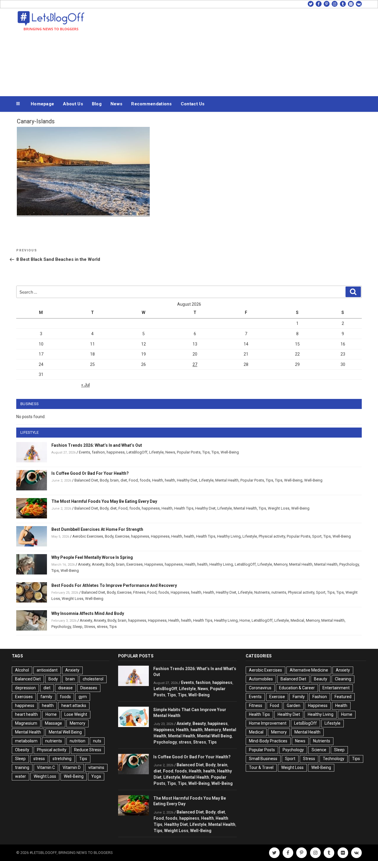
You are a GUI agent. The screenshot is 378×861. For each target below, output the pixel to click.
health (170, 480)
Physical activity (272, 536)
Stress (89, 626)
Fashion (319, 696)
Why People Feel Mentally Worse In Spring (92, 557)
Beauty (199, 723)
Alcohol (22, 670)
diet (123, 480)
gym (83, 696)
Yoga (96, 776)
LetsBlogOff (136, 452)
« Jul (85, 384)
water (20, 776)
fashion (98, 452)
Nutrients (262, 592)
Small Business (263, 758)
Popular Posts (189, 452)
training (22, 767)
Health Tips (183, 508)
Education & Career (297, 687)
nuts (97, 741)
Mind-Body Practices (268, 741)
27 (195, 364)
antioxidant (47, 670)
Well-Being (230, 452)
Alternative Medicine (309, 670)
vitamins (96, 767)
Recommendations (151, 104)
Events (84, 452)
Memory (280, 564)
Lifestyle (156, 452)
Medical (297, 620)
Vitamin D (72, 767)
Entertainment (336, 687)
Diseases (88, 687)
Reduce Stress (87, 749)
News (116, 104)
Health (157, 480)
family (46, 696)
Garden (293, 705)
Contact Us (193, 104)
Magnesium (26, 723)
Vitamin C (46, 767)
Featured (343, 696)
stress (102, 626)
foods (145, 480)
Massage (53, 723)
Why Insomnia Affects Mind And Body (87, 613)
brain (114, 480)
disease (65, 687)
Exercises (134, 564)
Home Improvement (267, 723)
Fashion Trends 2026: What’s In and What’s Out (96, 445)
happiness (116, 452)
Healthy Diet (187, 480)
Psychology (349, 564)
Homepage (42, 104)
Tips (206, 452)
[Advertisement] (248, 50)
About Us (73, 104)
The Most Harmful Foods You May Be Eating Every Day (104, 501)
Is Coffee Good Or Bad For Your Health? (90, 473)
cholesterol (93, 679)
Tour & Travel (261, 767)
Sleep (77, 626)
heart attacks (73, 705)
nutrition (77, 741)
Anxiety (84, 564)
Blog (97, 104)
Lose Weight (75, 714)
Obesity (22, 749)
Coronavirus (260, 687)
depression (25, 687)
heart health (26, 714)
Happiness (160, 536)
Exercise (122, 536)
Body (104, 480)
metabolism (26, 741)
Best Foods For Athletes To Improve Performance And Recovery (114, 585)
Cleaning (343, 679)
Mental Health (227, 480)
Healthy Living (229, 536)
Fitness (139, 592)
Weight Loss (278, 508)
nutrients (278, 592)
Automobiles (261, 679)
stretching (62, 758)
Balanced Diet (86, 480)
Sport (317, 536)
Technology (333, 758)
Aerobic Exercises (87, 536)
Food (133, 480)
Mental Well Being (65, 732)
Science (319, 749)
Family (299, 696)
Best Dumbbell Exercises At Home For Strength (97, 529)
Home (244, 620)
